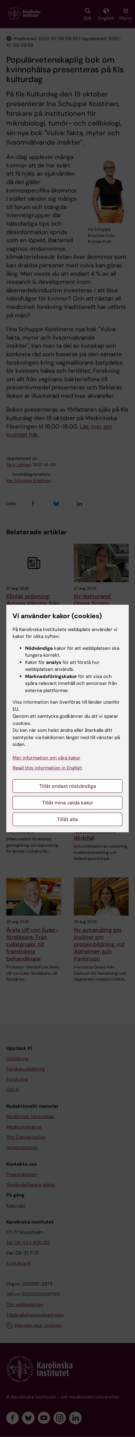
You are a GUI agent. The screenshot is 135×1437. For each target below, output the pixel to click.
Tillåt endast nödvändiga (67, 786)
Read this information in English (47, 768)
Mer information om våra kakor (46, 758)
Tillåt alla (67, 819)
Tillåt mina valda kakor (67, 802)
